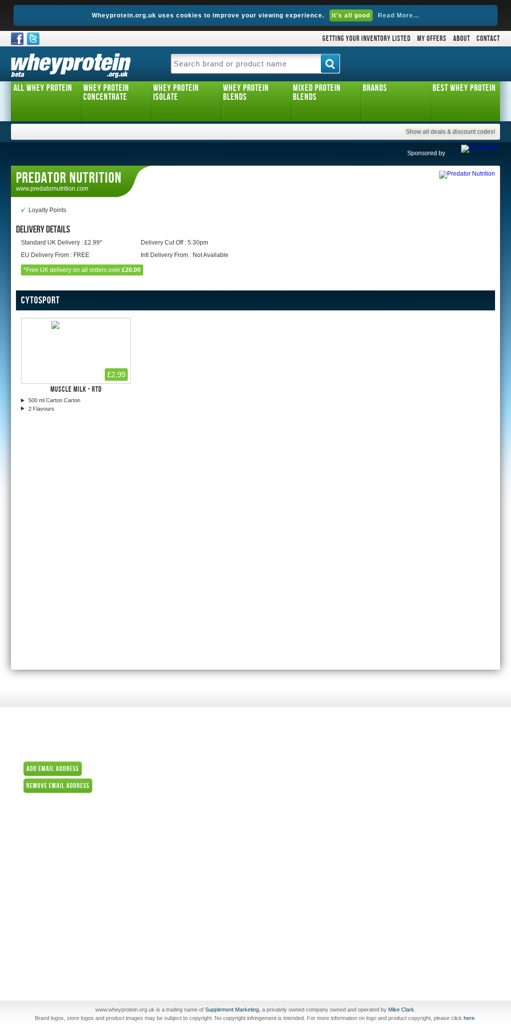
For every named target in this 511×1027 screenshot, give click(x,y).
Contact (488, 38)
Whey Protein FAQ (287, 854)
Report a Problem (287, 896)
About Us (275, 743)
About (461, 38)
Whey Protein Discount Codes (75, 839)
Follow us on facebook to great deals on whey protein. (17, 38)
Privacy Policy (282, 882)
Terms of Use (280, 868)
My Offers (432, 38)
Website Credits (284, 910)
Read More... (398, 15)
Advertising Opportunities (297, 840)
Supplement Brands (290, 784)
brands (375, 88)
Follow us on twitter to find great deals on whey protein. (33, 38)
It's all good (351, 15)
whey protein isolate (176, 92)
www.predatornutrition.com (52, 188)
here (469, 1018)
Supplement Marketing (232, 1010)
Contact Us (278, 757)
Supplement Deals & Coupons (304, 798)
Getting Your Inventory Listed (366, 38)
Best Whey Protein (464, 88)
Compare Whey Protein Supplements (313, 812)
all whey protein (42, 88)
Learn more (111, 768)
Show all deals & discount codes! (450, 132)
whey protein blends (246, 92)
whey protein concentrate (106, 92)
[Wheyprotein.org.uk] (71, 64)
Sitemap (274, 924)
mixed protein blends (317, 92)
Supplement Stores (289, 771)
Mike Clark (401, 1010)
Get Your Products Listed (296, 826)
